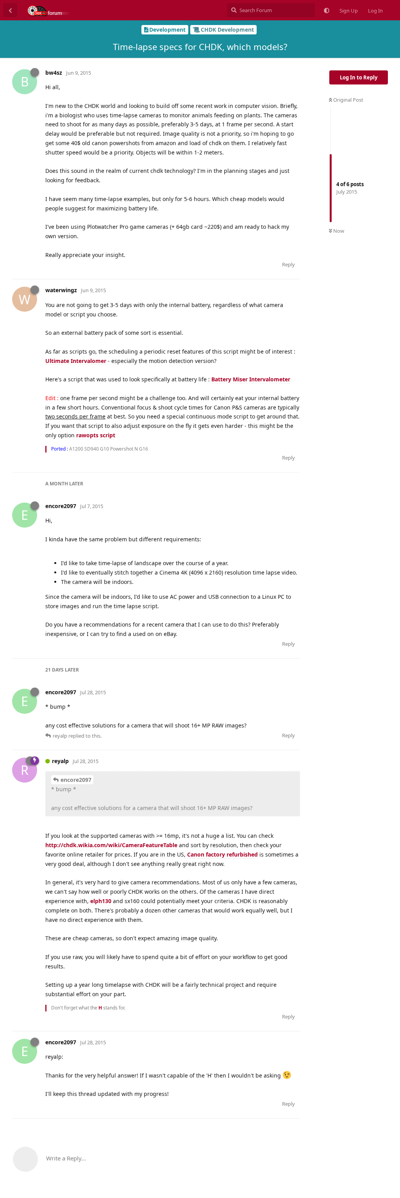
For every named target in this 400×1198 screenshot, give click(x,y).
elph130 (100, 901)
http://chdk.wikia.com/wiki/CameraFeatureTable (111, 845)
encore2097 (76, 779)
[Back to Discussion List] (10, 10)
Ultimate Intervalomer (75, 361)
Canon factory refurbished (222, 854)
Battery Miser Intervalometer (250, 379)
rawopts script (95, 435)
